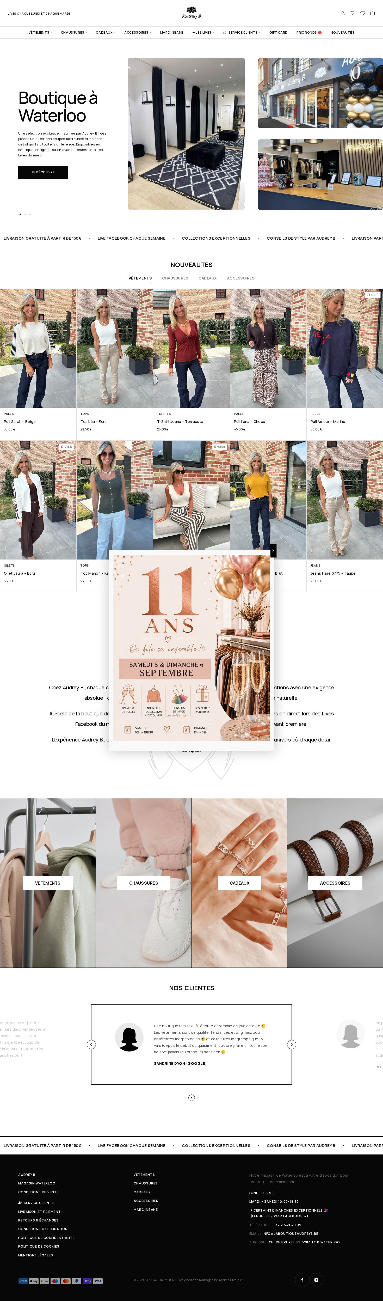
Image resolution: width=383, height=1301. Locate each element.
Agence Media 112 (231, 1280)
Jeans (315, 565)
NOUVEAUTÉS (342, 32)
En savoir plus (45, 199)
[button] (20, 214)
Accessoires (136, 32)
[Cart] (372, 14)
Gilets (9, 565)
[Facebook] (302, 1280)
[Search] (353, 13)
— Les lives (202, 32)
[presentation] (91, 1044)
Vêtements (39, 32)
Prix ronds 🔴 (309, 32)
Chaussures (72, 32)
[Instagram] (316, 1280)
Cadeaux (104, 32)
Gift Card (278, 32)
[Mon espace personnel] (343, 13)
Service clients (243, 32)
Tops (85, 414)
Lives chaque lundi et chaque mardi (39, 13)
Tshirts (164, 414)
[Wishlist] (362, 14)
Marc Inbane (172, 32)
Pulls (9, 414)
